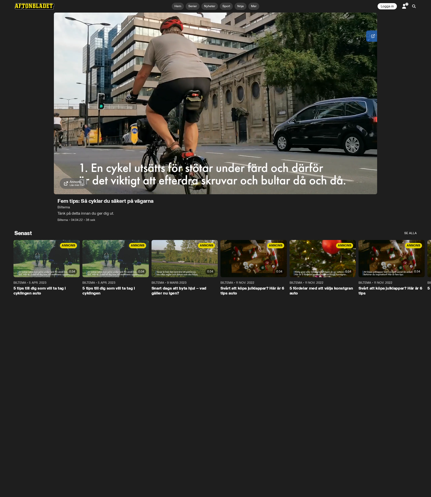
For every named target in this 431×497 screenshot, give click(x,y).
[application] (215, 103)
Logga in (387, 6)
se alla (410, 233)
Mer (254, 6)
